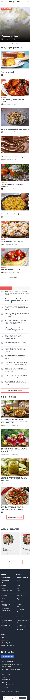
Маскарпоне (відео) (9, 36)
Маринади (19, 582)
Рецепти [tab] (16, 288)
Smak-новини (5, 617)
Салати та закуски (6, 8)
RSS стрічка (5, 687)
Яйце (18, 612)
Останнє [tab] (25, 288)
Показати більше (12, 390)
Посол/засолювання (7, 610)
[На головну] (15, 2)
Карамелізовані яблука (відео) (12, 214)
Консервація (4, 595)
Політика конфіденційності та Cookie (12, 664)
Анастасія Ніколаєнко (8, 74)
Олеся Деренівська (8, 39)
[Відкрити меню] (2, 2)
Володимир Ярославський (21, 626)
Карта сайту (5, 682)
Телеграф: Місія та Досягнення (10, 684)
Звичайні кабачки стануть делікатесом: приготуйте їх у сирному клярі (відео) (16, 363)
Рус (28, 1)
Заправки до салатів (22, 577)
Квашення (3, 267)
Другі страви (5, 580)
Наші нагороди (6, 674)
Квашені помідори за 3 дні (10, 269)
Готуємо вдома (6, 625)
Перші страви (6, 577)
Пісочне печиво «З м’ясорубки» (12, 242)
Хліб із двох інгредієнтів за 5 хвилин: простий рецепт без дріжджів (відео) (15, 343)
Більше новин (12, 517)
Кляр (18, 585)
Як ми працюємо (6, 666)
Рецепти (4, 5)
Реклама (4, 672)
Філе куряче (20, 606)
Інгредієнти (19, 595)
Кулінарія (4, 622)
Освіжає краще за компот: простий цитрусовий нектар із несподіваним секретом (15, 349)
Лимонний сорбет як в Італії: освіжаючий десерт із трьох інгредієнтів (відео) (13, 336)
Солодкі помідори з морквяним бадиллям (12, 185)
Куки (16, 698)
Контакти (4, 677)
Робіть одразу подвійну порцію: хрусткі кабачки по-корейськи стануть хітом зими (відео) (15, 421)
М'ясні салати (4, 127)
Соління (4, 599)
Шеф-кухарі (19, 617)
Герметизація (4, 182)
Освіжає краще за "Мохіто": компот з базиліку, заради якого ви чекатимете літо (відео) (14, 449)
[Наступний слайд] (28, 5)
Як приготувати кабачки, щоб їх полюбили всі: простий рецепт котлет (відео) (15, 383)
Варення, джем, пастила (6, 605)
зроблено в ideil (6, 695)
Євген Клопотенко (22, 622)
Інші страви (3, 97)
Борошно (19, 599)
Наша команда (6, 679)
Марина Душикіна (7, 189)
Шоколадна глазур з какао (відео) (13, 157)
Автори (3, 634)
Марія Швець (6, 425)
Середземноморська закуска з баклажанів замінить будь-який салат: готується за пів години (12, 507)
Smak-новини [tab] (5, 288)
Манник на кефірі (7, 72)
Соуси (18, 580)
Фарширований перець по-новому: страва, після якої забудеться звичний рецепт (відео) (16, 370)
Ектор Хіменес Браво (23, 620)
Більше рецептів (12, 277)
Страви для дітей (7, 590)
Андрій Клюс (20, 629)
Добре (22, 698)
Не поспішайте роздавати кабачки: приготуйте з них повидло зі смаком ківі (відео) (14, 478)
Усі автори (12, 562)
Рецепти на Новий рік (16, 5)
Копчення (19, 590)
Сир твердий (20, 609)
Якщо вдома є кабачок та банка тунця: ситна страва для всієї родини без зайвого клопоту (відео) (16, 322)
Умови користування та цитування (11, 669)
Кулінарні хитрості (7, 620)
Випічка (3, 239)
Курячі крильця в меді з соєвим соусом (12, 100)
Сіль (18, 601)
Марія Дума (5, 637)
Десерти (3, 154)
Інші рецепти (19, 574)
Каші (18, 588)
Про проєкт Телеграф (7, 661)
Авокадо (19, 604)
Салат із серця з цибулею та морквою (15, 129)
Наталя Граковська (8, 512)
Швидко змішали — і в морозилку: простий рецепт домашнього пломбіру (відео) (16, 357)
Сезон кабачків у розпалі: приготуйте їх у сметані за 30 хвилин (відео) (16, 376)
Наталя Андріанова (8, 104)
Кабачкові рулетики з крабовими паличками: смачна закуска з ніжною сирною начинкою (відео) (15, 329)
